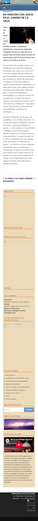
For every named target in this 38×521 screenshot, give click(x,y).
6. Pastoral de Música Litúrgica (14, 390)
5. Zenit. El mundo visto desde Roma (16, 387)
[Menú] (4, 8)
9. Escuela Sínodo (10, 399)
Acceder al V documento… (13, 324)
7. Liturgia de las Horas (11, 393)
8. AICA (6, 396)
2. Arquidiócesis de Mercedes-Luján (16, 378)
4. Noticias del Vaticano (12, 384)
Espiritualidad (8, 10)
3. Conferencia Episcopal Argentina (16, 381)
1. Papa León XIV (9, 375)
